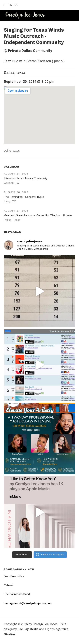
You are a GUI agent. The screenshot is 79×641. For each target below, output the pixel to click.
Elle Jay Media (27, 629)
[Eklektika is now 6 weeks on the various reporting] (39, 365)
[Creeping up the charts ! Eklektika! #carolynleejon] (39, 291)
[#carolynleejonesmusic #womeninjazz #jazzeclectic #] (39, 512)
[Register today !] (39, 438)
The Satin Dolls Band (17, 594)
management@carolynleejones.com (28, 603)
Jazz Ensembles (14, 576)
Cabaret (9, 585)
